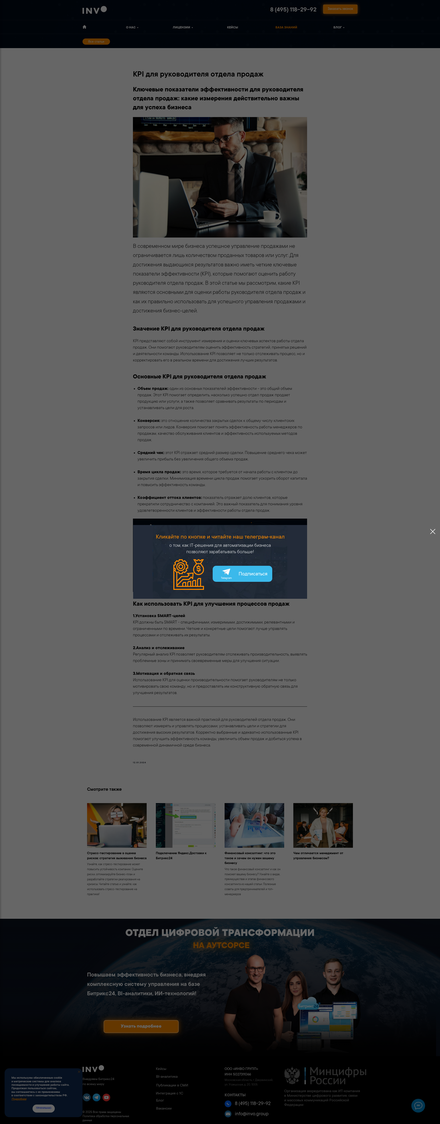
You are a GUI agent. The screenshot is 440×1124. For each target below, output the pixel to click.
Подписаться (253, 574)
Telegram (226, 578)
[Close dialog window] (433, 531)
